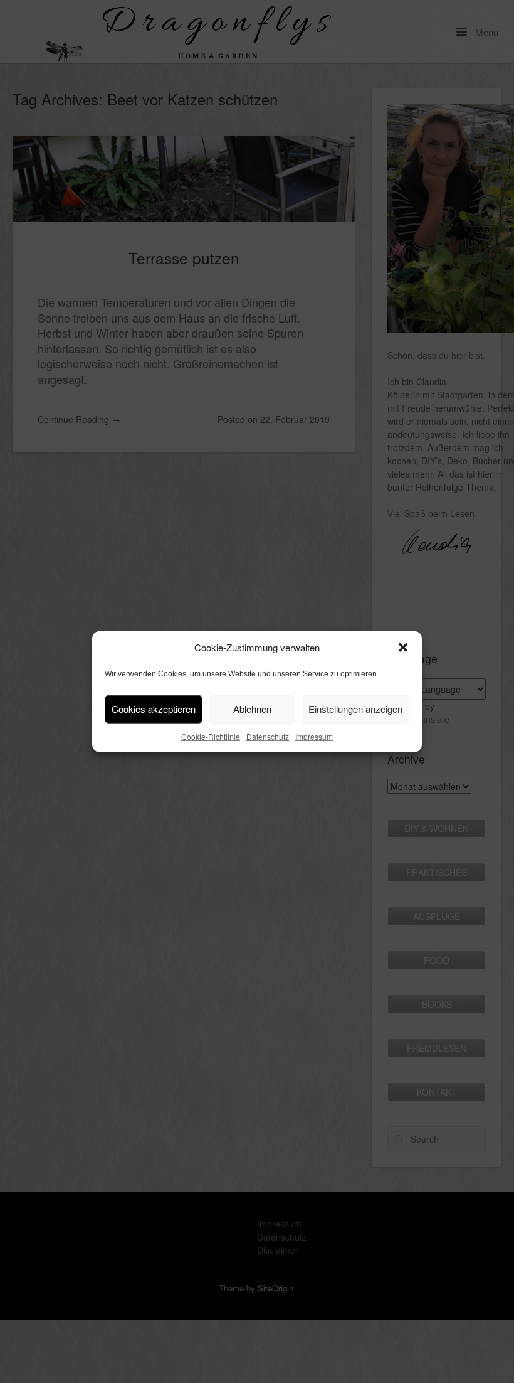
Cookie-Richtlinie (210, 735)
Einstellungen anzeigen (355, 708)
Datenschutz (267, 735)
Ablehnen (252, 708)
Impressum (314, 735)
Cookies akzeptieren (154, 708)
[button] (403, 647)
